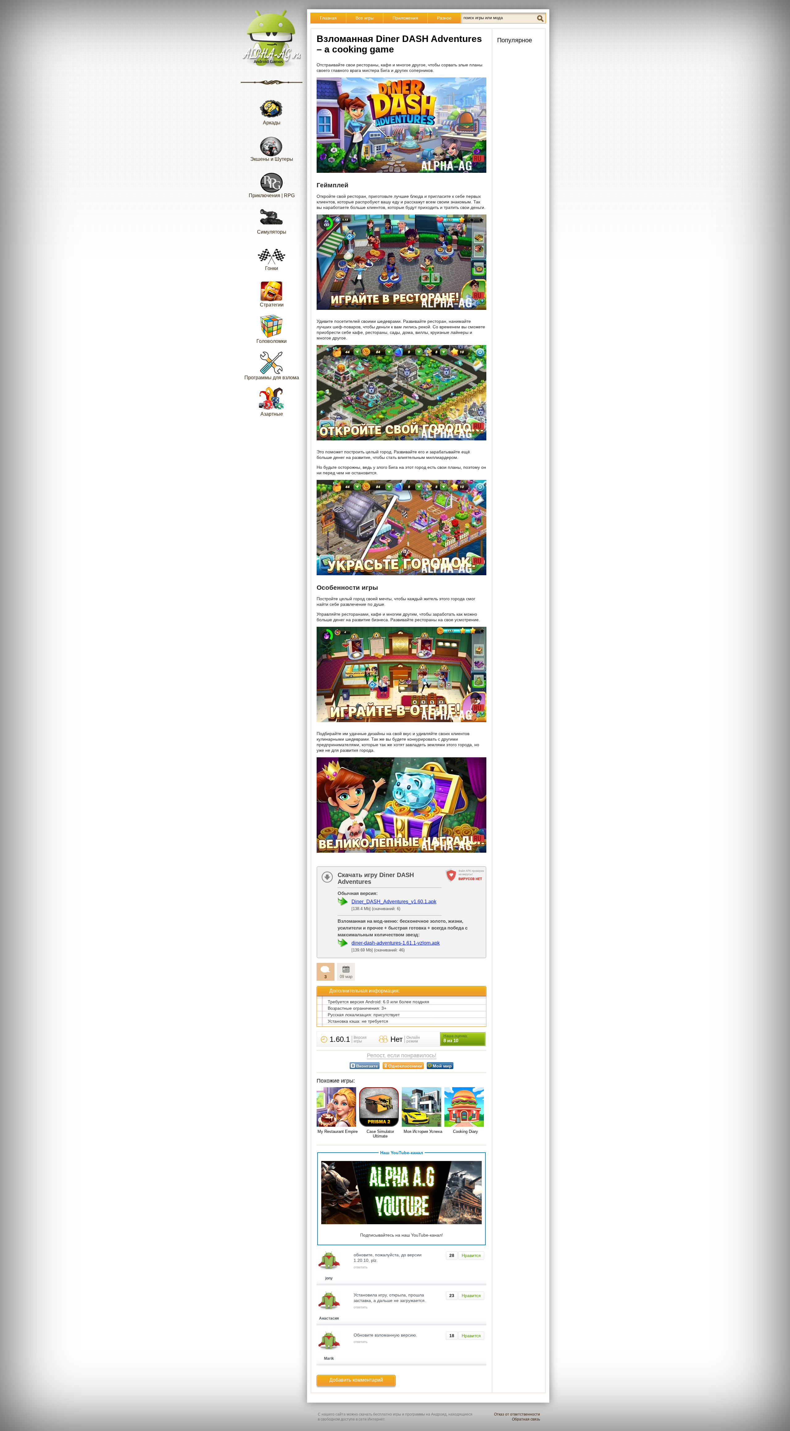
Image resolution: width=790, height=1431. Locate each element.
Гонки (271, 268)
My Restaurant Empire (338, 1131)
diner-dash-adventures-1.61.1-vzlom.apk (395, 943)
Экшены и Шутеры (271, 159)
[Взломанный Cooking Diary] (465, 1107)
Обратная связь (526, 1419)
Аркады (272, 122)
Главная (328, 17)
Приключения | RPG (272, 195)
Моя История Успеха (423, 1131)
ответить (361, 1267)
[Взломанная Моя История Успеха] (423, 1107)
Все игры (365, 17)
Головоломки (271, 341)
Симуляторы (271, 232)
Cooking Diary (465, 1131)
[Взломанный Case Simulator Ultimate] (380, 1107)
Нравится (471, 1255)
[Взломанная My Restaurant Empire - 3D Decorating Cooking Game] (338, 1107)
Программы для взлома (271, 377)
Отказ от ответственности (517, 1414)
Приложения (405, 17)
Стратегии (272, 304)
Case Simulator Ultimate (380, 1133)
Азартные (271, 414)
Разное (444, 17)
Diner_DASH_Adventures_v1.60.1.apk (393, 901)
